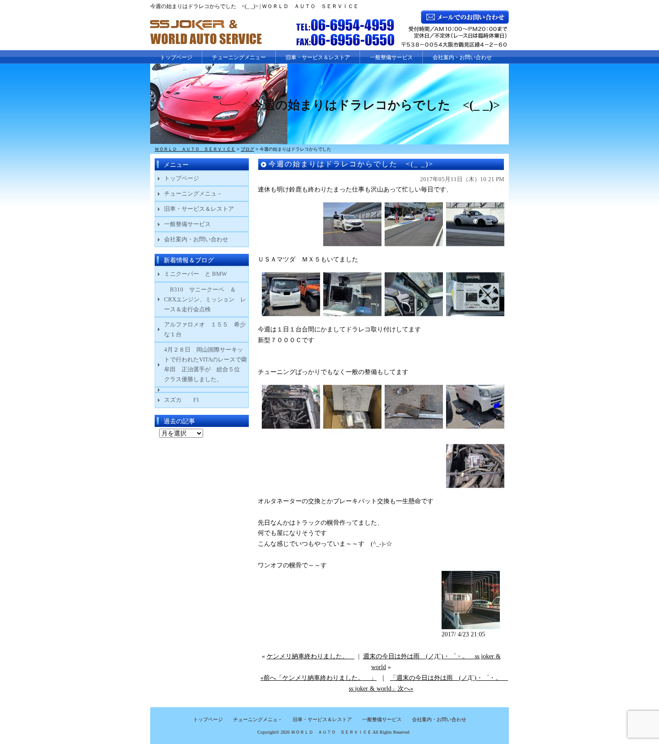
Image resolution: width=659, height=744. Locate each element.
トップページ (176, 57)
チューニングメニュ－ (193, 193)
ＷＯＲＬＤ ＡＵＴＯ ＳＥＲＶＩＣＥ (331, 732)
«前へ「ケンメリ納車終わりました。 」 (318, 677)
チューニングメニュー (239, 57)
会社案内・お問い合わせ (462, 57)
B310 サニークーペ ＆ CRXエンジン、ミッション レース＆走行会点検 (205, 299)
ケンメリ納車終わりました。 (311, 656)
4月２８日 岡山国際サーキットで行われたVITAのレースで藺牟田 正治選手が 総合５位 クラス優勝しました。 (205, 364)
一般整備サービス (391, 57)
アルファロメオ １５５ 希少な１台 (205, 329)
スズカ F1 (187, 399)
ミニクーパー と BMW (195, 273)
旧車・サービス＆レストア (318, 57)
